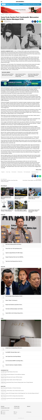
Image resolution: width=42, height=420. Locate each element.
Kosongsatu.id (4, 370)
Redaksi (28, 406)
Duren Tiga (8, 171)
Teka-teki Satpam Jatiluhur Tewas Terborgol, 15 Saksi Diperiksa (7, 210)
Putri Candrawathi (27, 171)
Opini (2, 318)
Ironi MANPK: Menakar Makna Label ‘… (13, 352)
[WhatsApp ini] (40, 21)
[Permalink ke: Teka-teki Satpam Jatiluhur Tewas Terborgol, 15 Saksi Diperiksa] (7, 205)
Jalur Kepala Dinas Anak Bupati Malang (13, 356)
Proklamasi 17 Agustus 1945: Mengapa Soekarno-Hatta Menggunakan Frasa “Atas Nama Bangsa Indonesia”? (20, 393)
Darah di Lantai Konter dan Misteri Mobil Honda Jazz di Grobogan (6, 197)
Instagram (3, 413)
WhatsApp (29, 412)
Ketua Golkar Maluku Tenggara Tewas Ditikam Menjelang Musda (21, 210)
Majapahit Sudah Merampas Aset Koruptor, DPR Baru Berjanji (11, 377)
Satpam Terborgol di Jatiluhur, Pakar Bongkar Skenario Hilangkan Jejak (20, 75)
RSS (16, 413)
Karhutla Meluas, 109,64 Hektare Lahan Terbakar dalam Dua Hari (12, 390)
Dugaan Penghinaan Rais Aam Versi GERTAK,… (15, 256)
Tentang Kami (16, 406)
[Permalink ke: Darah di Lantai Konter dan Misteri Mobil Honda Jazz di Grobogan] (7, 191)
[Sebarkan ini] (33, 21)
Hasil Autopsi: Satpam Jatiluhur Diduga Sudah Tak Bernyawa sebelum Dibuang (33, 75)
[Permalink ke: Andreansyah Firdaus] (2, 21)
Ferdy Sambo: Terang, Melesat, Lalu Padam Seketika (32, 180)
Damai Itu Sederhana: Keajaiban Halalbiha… (14, 364)
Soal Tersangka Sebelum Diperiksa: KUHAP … (14, 296)
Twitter (16, 412)
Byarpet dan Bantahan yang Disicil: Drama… (14, 304)
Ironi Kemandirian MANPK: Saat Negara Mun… (15, 360)
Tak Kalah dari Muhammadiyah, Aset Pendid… (14, 308)
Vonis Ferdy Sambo (35, 171)
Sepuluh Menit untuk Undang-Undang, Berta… (14, 313)
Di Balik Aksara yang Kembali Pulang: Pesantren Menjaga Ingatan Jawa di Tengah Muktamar (17, 382)
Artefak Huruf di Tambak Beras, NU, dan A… (14, 347)
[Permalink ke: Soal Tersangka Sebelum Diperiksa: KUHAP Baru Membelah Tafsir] (21, 281)
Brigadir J (3, 171)
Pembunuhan (20, 171)
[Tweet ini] (35, 21)
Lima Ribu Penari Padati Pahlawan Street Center (9, 371)
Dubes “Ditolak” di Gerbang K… (12, 300)
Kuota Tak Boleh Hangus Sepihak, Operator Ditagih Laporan (11, 379)
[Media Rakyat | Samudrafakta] (21, 1)
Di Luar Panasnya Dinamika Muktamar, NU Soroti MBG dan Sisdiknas (13, 374)
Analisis (3, 266)
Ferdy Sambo (14, 171)
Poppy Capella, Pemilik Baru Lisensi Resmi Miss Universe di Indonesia (9, 180)
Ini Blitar (3, 386)
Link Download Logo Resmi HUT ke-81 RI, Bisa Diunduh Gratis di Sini (13, 398)
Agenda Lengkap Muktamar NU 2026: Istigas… (14, 252)
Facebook (3, 412)
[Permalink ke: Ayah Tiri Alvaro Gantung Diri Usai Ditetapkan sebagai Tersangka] (34, 205)
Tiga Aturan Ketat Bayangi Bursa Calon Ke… (14, 261)
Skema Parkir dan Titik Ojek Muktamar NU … (14, 248)
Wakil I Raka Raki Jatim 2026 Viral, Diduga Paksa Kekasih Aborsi (12, 395)
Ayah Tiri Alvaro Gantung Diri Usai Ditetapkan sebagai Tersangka (33, 210)
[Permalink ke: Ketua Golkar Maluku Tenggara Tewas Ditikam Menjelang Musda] (21, 205)
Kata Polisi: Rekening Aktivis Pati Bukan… (14, 244)
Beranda (2, 406)
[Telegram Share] (37, 21)
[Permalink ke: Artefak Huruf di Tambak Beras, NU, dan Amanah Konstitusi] (21, 333)
